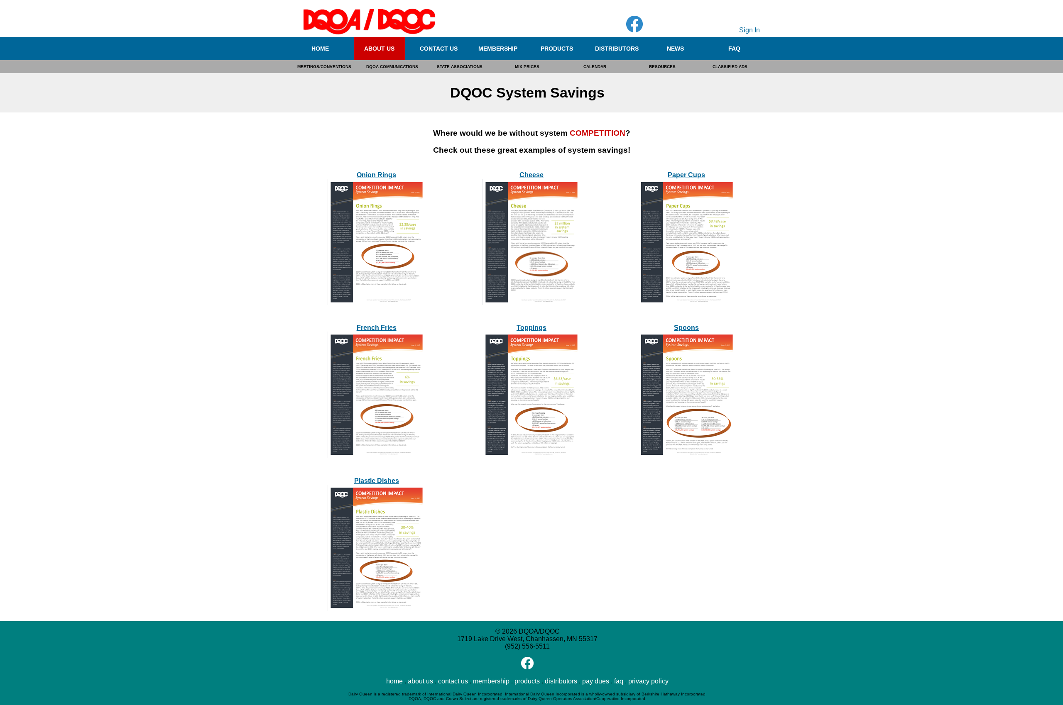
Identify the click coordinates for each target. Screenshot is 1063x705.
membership (491, 681)
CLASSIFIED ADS (730, 66)
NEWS (675, 48)
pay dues (595, 681)
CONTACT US (439, 48)
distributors (561, 681)
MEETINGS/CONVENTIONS (324, 66)
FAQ (734, 48)
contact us (453, 681)
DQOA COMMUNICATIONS (392, 66)
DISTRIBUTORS (617, 48)
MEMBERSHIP (497, 48)
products (527, 681)
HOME (320, 48)
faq (618, 681)
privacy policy (648, 681)
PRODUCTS (557, 48)
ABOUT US (379, 48)
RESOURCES (662, 66)
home (394, 681)
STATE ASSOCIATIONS (460, 66)
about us (420, 681)
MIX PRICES (527, 66)
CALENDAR (594, 66)
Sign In (749, 30)
